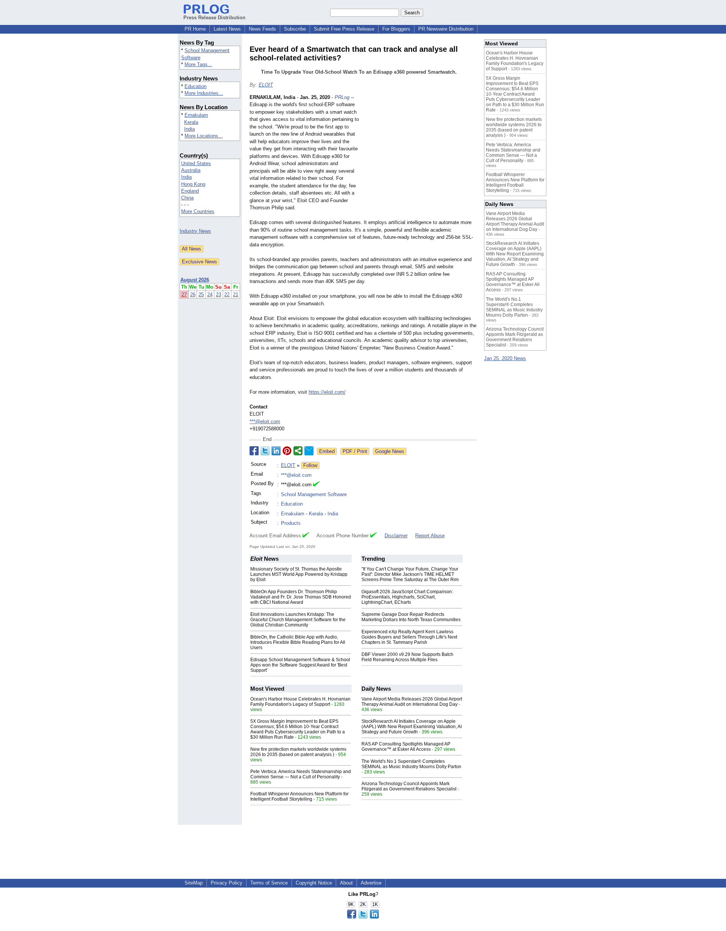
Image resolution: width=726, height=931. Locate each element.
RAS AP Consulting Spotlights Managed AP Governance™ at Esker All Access (405, 746)
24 (210, 294)
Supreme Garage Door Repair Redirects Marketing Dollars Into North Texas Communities (411, 617)
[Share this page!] (363, 917)
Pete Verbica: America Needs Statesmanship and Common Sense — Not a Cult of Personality (300, 774)
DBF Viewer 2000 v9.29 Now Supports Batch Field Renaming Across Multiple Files (407, 657)
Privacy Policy (226, 883)
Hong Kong (193, 184)
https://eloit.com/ (327, 392)
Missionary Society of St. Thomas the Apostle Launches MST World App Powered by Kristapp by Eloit (298, 574)
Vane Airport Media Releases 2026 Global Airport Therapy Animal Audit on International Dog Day (411, 701)
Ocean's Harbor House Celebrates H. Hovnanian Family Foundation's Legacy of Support (300, 701)
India (189, 129)
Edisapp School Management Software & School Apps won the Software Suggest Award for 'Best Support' (300, 665)
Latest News (227, 29)
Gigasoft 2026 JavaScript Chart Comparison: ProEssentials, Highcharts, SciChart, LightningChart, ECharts (407, 597)
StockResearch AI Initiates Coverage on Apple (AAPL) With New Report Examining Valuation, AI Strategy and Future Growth (411, 727)
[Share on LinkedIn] (276, 450)
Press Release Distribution (214, 17)
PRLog (342, 97)
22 (227, 294)
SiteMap (194, 883)
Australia (190, 170)
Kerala (191, 122)
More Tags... (198, 64)
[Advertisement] (419, 149)
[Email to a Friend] (308, 450)
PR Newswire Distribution (445, 29)
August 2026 (194, 280)
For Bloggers (396, 29)
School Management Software (314, 494)
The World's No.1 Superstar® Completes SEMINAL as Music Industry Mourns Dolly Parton (411, 764)
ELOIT (266, 85)
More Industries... (204, 93)
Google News (389, 451)
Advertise (371, 883)
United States (196, 163)
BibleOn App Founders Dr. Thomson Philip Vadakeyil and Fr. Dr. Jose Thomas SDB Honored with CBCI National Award (300, 597)
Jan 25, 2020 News (505, 358)
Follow (310, 465)
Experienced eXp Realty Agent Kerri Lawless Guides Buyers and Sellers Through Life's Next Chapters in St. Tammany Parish (409, 637)
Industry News (195, 231)
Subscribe (295, 29)
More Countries (197, 211)
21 (235, 294)
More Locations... (204, 136)
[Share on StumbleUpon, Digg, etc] (297, 450)
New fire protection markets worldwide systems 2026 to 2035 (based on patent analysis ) (298, 752)
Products (291, 523)
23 (218, 294)
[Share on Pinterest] (287, 450)
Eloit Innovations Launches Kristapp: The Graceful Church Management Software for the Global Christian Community (298, 620)
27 (184, 294)
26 (192, 294)
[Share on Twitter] (265, 450)
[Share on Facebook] (254, 450)
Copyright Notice (314, 883)
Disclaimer (396, 535)
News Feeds (262, 29)
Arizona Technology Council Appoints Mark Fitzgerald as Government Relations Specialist (408, 786)
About (346, 883)
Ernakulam (196, 115)
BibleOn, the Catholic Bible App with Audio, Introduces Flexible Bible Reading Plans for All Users (297, 642)
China (187, 198)
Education (195, 86)
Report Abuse (430, 535)
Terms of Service (269, 883)
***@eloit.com (265, 421)
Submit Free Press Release (344, 29)
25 (201, 294)
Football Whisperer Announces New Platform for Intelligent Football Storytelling (299, 796)
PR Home (195, 29)
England (190, 191)
